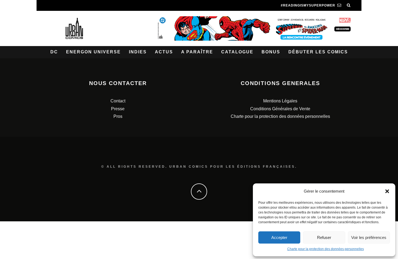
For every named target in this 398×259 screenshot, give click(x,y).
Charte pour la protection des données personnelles (325, 249)
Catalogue (237, 52)
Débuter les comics (318, 52)
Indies (138, 52)
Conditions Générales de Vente (280, 108)
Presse (118, 108)
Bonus (271, 52)
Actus (164, 52)
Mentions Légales (280, 101)
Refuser (324, 237)
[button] (387, 191)
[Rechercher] (349, 5)
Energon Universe (93, 52)
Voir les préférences (368, 237)
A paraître (197, 52)
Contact (117, 101)
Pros (117, 116)
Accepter (279, 237)
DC (54, 52)
